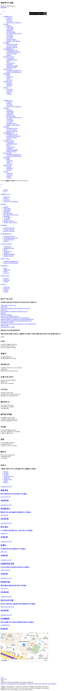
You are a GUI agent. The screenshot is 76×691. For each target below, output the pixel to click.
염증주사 (9, 55)
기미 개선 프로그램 (12, 46)
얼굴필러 (9, 25)
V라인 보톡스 (10, 36)
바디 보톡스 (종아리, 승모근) (14, 33)
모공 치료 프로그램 (12, 53)
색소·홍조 (6, 474)
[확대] (46, 643)
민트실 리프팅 (10, 58)
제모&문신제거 (8, 81)
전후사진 (9, 92)
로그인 (5, 191)
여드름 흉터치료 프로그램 (13, 52)
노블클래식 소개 (8, 16)
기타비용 (9, 94)
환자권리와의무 (43, 683)
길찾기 (46, 660)
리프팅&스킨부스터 (9, 56)
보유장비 (9, 19)
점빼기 (8, 75)
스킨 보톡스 (10, 38)
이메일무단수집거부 (32, 683)
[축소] (46, 645)
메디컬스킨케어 (8, 69)
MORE (3, 336)
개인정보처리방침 (11, 683)
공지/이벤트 (10, 21)
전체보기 (6, 471)
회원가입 (6, 190)
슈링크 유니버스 (11, 63)
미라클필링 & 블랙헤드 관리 (14, 70)
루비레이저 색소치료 (12, 44)
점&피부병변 (7, 73)
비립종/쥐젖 (10, 77)
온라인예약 (9, 90)
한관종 (8, 78)
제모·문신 (6, 482)
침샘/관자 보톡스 (11, 32)
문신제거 (9, 86)
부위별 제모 (10, 84)
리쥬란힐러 (9, 64)
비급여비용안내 (52, 683)
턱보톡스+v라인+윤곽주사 (13, 41)
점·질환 (5, 481)
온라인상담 (9, 89)
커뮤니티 (6, 87)
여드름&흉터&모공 (9, 49)
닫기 (45, 13)
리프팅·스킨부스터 (8, 476)
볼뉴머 (8, 61)
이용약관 (3, 683)
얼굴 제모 (9, 83)
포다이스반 (9, 80)
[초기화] (46, 648)
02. (4, 7)
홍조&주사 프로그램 (12, 47)
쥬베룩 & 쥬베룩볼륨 (12, 66)
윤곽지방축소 (10, 27)
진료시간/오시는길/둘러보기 (14, 22)
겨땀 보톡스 (10, 35)
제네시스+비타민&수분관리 (14, 72)
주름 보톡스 (10, 30)
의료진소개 (9, 18)
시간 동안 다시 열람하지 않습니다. (38, 13)
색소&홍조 (6, 42)
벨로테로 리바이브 (11, 67)
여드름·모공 (7, 478)
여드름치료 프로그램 (12, 50)
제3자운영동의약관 (21, 683)
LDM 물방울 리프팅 (12, 59)
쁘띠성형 (6, 24)
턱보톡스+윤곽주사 (12, 39)
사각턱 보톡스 (10, 28)
